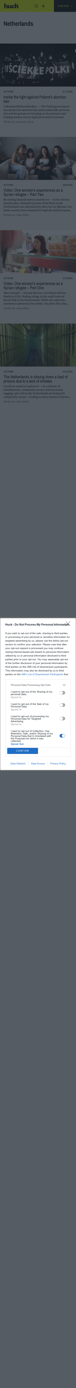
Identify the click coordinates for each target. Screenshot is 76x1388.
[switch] (62, 693)
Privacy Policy (58, 763)
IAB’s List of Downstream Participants (42, 674)
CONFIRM (22, 750)
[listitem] (38, 685)
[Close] (69, 624)
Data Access (38, 763)
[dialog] (38, 694)
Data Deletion (18, 763)
